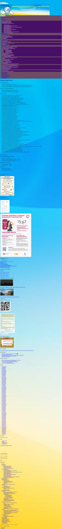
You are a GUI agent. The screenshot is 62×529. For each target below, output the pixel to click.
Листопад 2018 (4, 426)
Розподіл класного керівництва (8, 47)
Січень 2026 (3, 369)
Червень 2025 (4, 372)
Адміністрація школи (7, 469)
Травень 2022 (4, 399)
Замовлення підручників (7, 41)
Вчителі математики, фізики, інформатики (10, 29)
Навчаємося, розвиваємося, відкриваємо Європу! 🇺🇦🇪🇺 (10, 353)
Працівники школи (6, 35)
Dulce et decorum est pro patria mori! (13, 361)
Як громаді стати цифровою (4, 264)
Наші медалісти (6, 70)
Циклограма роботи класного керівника (9, 48)
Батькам (3, 64)
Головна (3, 18)
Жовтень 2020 (4, 413)
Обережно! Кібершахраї (3, 263)
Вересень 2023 (4, 388)
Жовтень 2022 (4, 395)
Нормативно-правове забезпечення (9, 54)
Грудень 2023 (4, 386)
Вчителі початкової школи (7, 26)
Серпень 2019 (4, 422)
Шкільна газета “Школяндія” (6, 45)
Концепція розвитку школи (8, 21)
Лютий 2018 (4, 432)
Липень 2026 (4, 367)
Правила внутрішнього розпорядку (9, 59)
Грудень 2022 (4, 394)
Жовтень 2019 (4, 421)
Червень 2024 (4, 381)
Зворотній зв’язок (4, 78)
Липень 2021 (4, 406)
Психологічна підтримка (5, 74)
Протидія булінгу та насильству (6, 76)
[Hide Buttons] (2, 528)
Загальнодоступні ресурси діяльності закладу (8, 39)
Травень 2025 (4, 373)
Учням (3, 501)
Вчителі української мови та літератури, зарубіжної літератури (13, 27)
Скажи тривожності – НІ (5, 75)
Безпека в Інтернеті (6, 44)
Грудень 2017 (4, 434)
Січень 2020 (3, 420)
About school (4, 19)
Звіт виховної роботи (8, 50)
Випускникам (4, 69)
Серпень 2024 (4, 380)
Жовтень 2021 (4, 404)
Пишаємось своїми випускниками (9, 71)
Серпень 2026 (4, 366)
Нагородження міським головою (6, 354)
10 (0, 456)
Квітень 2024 (4, 383)
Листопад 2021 (4, 403)
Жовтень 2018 (4, 427)
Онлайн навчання (4, 33)
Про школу (3, 20)
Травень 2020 (4, 417)
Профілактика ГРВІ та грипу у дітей (9, 43)
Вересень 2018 (4, 428)
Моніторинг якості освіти (7, 22)
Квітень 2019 (4, 424)
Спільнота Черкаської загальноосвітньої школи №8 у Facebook (9, 350)
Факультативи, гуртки (7, 60)
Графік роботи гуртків (8, 61)
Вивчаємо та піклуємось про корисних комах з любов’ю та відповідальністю (13, 355)
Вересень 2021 (4, 405)
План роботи (5, 485)
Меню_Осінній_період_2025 (4, 276)
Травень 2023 (4, 390)
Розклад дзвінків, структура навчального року (10, 57)
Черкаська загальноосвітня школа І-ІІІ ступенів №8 (7, 17)
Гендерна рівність (4, 77)
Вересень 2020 (4, 414)
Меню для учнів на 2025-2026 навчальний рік (10, 65)
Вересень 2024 (4, 379)
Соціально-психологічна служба (8, 32)
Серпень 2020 (4, 415)
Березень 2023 (4, 392)
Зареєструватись (4, 440)
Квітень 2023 (4, 391)
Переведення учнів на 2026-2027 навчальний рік (11, 67)
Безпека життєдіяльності (5, 42)
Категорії (1, 437)
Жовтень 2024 (4, 378)
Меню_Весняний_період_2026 (4, 273)
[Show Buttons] (2, 527)
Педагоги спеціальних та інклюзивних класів (10, 25)
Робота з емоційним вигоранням (5, 266)
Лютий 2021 (4, 410)
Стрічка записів (4, 442)
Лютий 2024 (4, 384)
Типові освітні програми (7, 68)
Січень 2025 (3, 376)
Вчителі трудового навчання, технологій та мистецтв (11, 31)
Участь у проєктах (4, 517)
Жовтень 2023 (4, 387)
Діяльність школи (4, 34)
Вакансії (5, 38)
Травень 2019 (4, 423)
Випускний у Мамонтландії (6, 356)
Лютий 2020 (4, 419)
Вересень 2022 (4, 396)
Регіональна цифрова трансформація (5, 265)
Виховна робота (6, 49)
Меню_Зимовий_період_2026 (4, 272)
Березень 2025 (4, 374)
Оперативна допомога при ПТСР (5, 267)
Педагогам (3, 46)
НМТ (4, 58)
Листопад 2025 (4, 370)
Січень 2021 (3, 411)
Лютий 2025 (4, 375)
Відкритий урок (6, 53)
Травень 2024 (4, 382)
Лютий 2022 (4, 401)
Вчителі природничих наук (8, 28)
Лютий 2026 (4, 368)
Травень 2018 (4, 430)
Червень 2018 (4, 429)
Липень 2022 (4, 397)
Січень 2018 (3, 433)
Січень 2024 (3, 385)
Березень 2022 (4, 400)
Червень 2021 (4, 407)
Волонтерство (6, 37)
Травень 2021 (4, 408)
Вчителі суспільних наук (7, 30)
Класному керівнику (8, 51)
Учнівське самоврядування (7, 62)
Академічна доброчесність (9, 52)
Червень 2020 (4, 416)
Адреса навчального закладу (8, 36)
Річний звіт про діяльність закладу (9, 23)
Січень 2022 (3, 402)
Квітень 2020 (4, 418)
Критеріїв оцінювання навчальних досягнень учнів (11, 63)
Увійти (3, 441)
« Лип (1, 460)
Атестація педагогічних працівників (9, 55)
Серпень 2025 (4, 371)
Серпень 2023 (4, 389)
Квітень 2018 (4, 431)
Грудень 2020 (4, 412)
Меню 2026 (2, 270)
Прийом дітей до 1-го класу (8, 66)
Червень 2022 (4, 398)
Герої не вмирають (4, 73)
